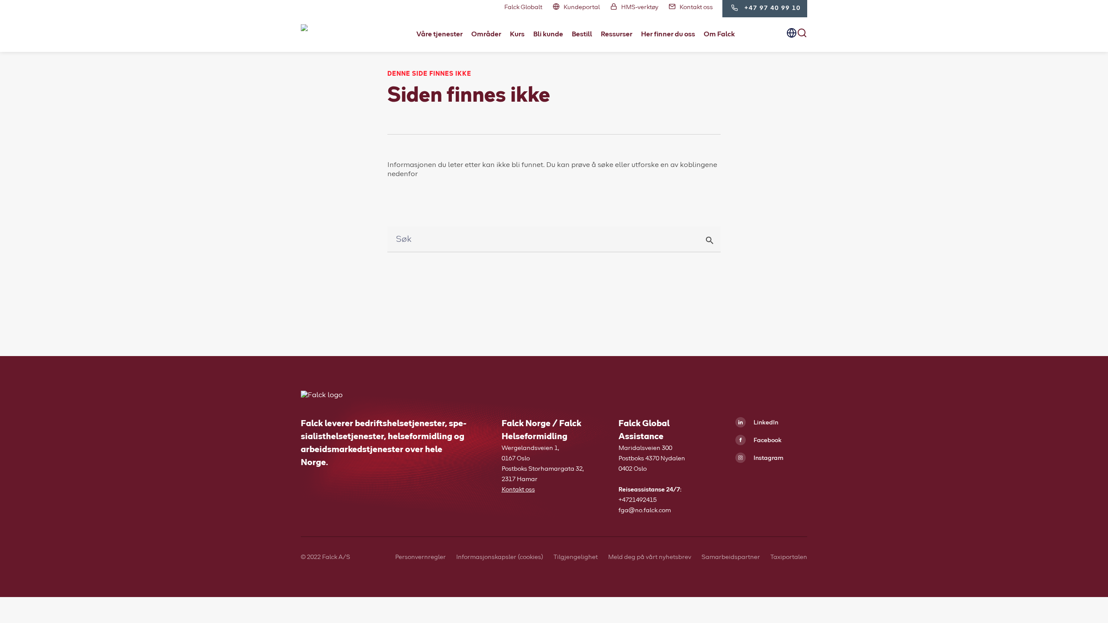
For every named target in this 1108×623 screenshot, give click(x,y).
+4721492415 (637, 500)
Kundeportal (582, 7)
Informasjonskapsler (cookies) (499, 557)
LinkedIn (765, 423)
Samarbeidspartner (731, 557)
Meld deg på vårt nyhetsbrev (649, 557)
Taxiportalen (788, 557)
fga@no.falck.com (644, 510)
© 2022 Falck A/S (325, 557)
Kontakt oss (696, 7)
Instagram (767, 458)
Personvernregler (420, 557)
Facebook (767, 440)
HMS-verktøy (639, 7)
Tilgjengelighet (576, 557)
